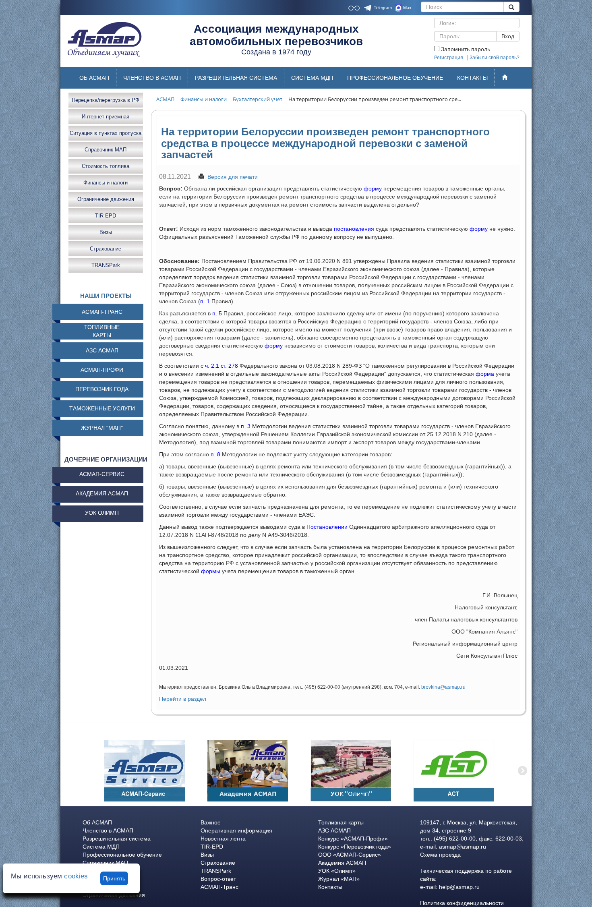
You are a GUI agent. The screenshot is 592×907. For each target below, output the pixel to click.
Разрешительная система (117, 838)
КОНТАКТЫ (472, 78)
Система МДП (101, 846)
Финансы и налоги (105, 182)
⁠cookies (76, 876)
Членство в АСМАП (108, 830)
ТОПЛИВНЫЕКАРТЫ (102, 331)
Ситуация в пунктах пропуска (105, 133)
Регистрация (448, 57)
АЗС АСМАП (102, 350)
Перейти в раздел (182, 699)
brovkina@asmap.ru (443, 687)
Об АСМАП (97, 822)
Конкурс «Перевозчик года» (354, 846)
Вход (507, 36)
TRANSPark (105, 265)
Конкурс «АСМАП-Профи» (353, 838)
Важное (211, 822)
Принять (114, 878)
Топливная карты (341, 822)
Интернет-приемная (105, 116)
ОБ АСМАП (94, 78)
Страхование (105, 248)
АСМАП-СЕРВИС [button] (101, 474)
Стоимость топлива (105, 166)
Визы (105, 232)
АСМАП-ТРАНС (102, 312)
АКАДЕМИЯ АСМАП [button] (102, 493)
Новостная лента (223, 838)
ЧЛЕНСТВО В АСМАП (152, 78)
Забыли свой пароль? (495, 57)
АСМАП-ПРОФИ (102, 370)
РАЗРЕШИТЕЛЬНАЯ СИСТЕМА (236, 78)
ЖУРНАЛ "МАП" (102, 428)
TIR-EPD (105, 215)
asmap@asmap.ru (462, 846)
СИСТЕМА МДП (312, 78)
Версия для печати (232, 177)
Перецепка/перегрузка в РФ (105, 100)
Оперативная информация (236, 830)
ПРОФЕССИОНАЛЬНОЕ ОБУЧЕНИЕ (395, 78)
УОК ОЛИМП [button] (102, 512)
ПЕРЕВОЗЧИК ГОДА (101, 389)
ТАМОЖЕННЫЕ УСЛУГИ (102, 408)
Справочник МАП (105, 149)
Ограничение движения (105, 199)
